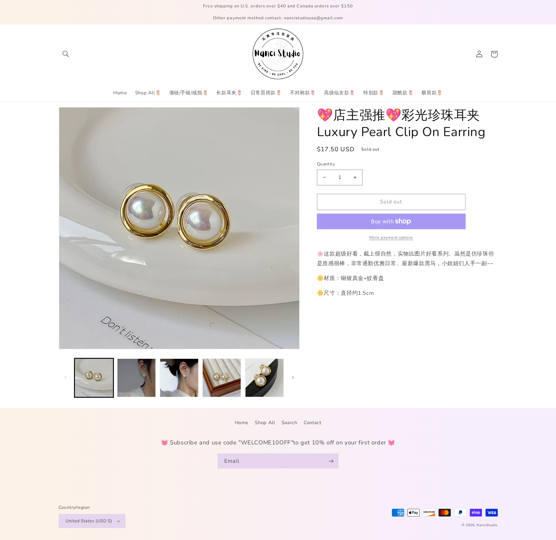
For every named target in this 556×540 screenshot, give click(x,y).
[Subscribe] (331, 461)
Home (242, 422)
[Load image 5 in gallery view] (264, 377)
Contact (312, 422)
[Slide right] (293, 378)
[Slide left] (66, 378)
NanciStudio (487, 525)
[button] (66, 54)
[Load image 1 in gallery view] (94, 377)
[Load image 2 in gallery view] (136, 377)
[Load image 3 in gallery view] (179, 377)
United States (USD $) (89, 521)
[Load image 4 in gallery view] (221, 377)
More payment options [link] (391, 237)
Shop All (265, 422)
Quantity (326, 164)
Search (289, 422)
